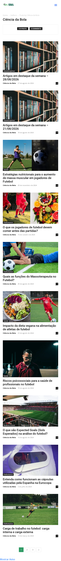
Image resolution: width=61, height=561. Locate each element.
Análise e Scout (9, 425)
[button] (56, 5)
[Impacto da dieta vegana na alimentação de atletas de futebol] (30, 306)
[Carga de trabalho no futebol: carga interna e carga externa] (30, 509)
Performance (8, 222)
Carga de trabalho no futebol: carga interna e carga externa (26, 530)
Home (5, 15)
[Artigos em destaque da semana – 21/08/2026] (30, 106)
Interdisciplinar (9, 71)
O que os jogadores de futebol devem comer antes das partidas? (27, 229)
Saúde (6, 170)
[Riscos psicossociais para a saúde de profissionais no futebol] (30, 358)
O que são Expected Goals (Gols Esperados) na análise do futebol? (25, 431)
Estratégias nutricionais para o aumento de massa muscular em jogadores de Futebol (29, 178)
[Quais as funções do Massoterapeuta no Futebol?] (30, 257)
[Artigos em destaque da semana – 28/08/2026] (30, 56)
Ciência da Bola (9, 83)
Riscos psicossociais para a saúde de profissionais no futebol (27, 382)
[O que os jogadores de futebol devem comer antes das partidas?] (30, 208)
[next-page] (38, 549)
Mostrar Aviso (7, 559)
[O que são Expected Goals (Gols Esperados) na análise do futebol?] (30, 410)
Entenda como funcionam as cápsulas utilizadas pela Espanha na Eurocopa (28, 481)
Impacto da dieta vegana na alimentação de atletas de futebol (29, 327)
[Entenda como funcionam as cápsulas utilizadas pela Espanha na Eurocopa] (30, 460)
